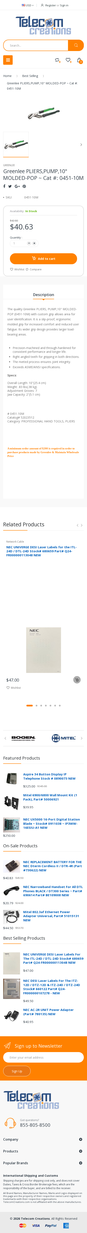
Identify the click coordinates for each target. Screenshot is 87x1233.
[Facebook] (4, 186)
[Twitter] (10, 186)
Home (7, 76)
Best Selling (30, 76)
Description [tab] (43, 294)
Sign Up (17, 1071)
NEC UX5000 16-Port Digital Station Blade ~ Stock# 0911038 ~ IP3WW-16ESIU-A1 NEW (51, 823)
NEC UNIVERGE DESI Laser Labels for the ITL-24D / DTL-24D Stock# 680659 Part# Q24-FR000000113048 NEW (41, 551)
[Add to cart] (77, 679)
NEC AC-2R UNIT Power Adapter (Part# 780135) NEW (48, 1012)
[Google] (17, 186)
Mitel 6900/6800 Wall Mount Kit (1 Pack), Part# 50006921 (50, 797)
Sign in (64, 5)
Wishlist (19, 269)
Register (50, 5)
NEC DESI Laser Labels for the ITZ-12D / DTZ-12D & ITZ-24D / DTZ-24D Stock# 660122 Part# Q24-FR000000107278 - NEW (51, 986)
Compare (36, 269)
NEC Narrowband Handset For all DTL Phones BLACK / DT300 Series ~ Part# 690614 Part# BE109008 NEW (53, 891)
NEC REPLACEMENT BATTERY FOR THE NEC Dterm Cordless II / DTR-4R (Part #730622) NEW (52, 866)
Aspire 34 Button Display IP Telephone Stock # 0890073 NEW (49, 776)
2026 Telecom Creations (31, 1219)
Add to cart (46, 259)
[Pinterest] (24, 186)
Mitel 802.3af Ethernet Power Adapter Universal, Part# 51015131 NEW (51, 916)
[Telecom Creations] (43, 25)
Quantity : (16, 237)
